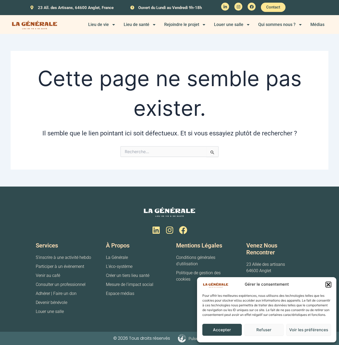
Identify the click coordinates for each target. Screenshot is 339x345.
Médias (317, 24)
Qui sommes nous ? (277, 24)
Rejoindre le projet (181, 24)
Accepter (222, 329)
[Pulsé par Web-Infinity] (182, 338)
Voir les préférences (308, 329)
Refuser (263, 329)
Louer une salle (228, 24)
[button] (328, 284)
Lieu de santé (136, 24)
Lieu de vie (98, 24)
